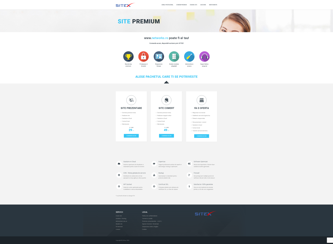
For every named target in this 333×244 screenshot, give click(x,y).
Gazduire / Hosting (121, 218)
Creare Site (193, 4)
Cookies (144, 229)
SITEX (127, 240)
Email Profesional (167, 4)
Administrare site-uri (121, 221)
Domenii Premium (181, 4)
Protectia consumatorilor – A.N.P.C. (152, 221)
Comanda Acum (131, 135)
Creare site (119, 216)
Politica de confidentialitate (149, 216)
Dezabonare (119, 226)
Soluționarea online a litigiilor (150, 226)
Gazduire (203, 4)
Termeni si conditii (147, 218)
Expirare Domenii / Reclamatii (150, 224)
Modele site (119, 224)
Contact (118, 229)
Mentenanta (213, 4)
